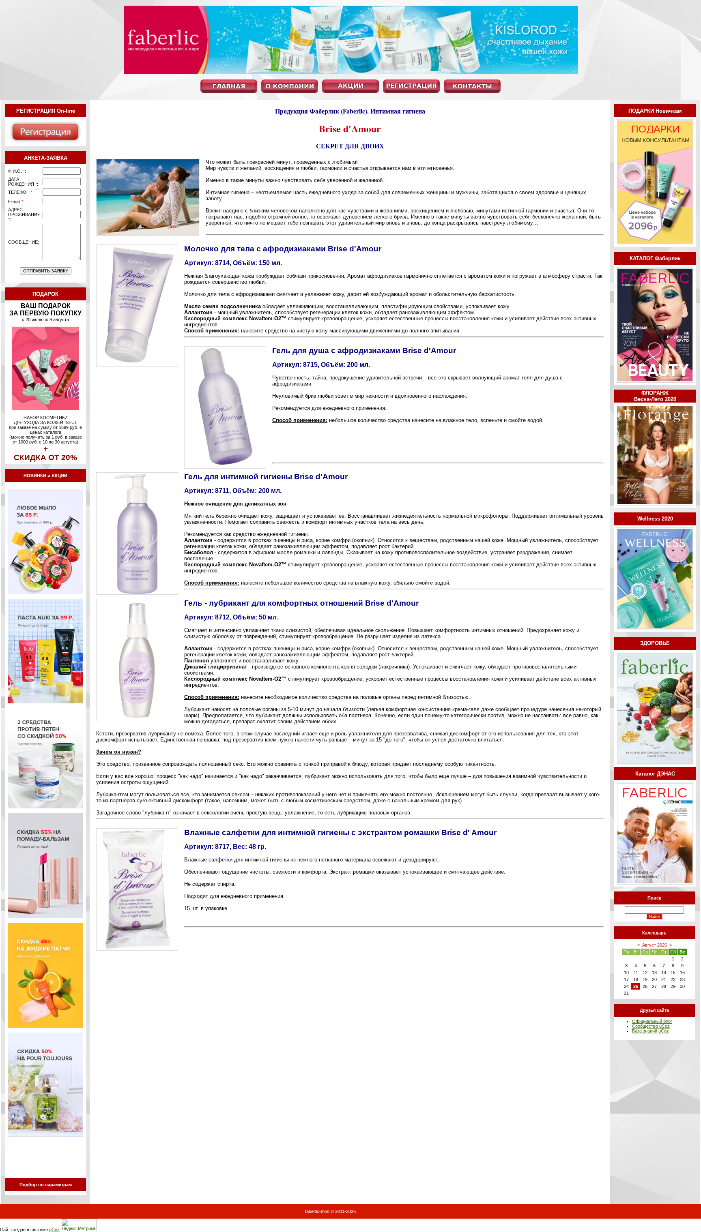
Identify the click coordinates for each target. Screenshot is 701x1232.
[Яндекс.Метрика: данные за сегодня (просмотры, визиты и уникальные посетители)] (79, 1225)
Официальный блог (652, 1021)
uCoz (54, 1229)
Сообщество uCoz (651, 1026)
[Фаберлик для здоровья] (655, 763)
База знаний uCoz (650, 1030)
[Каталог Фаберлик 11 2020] (655, 381)
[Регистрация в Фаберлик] (45, 142)
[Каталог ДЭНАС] (655, 883)
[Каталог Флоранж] (655, 503)
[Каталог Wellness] (655, 628)
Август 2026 (654, 945)
